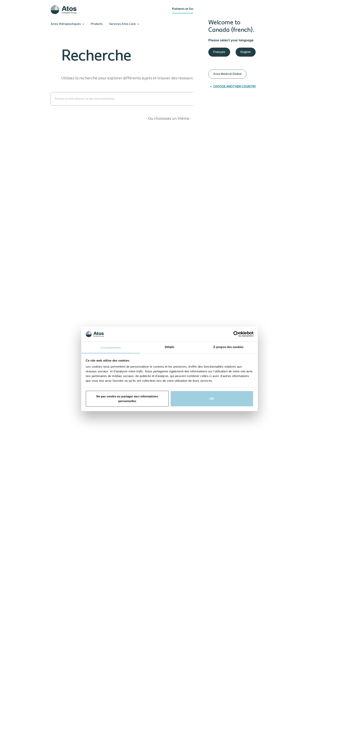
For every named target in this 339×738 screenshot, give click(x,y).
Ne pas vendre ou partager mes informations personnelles (127, 399)
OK (212, 398)
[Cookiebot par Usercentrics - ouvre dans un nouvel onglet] (236, 334)
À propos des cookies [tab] (228, 347)
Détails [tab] (169, 347)
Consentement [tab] (110, 347)
